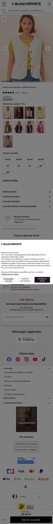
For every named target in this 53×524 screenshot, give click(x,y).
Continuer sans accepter (25, 280)
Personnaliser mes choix (8, 280)
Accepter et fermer (42, 280)
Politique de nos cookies (9, 274)
